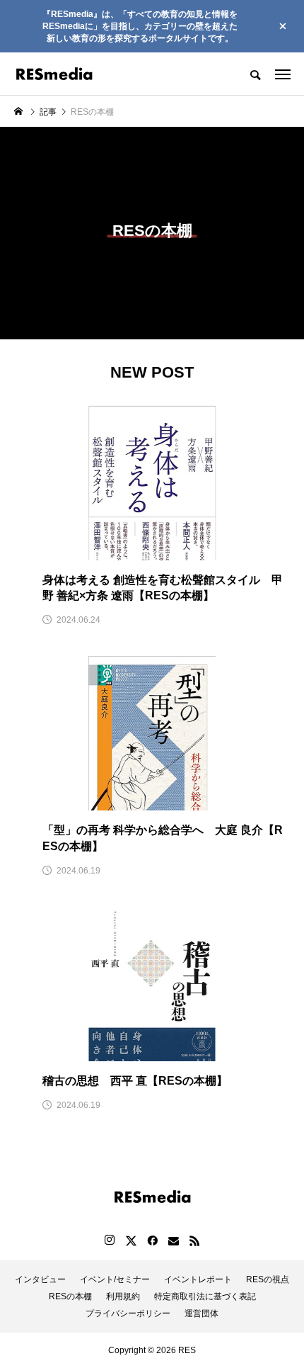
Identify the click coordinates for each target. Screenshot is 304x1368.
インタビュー (40, 1279)
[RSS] (194, 1240)
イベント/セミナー (115, 1279)
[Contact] (173, 1240)
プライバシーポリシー (128, 1313)
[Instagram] (109, 1240)
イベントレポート (198, 1279)
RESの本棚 (70, 1296)
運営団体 (201, 1313)
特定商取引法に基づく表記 (205, 1296)
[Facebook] (152, 1240)
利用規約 (123, 1296)
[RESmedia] (54, 73)
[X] (130, 1240)
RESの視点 (267, 1279)
